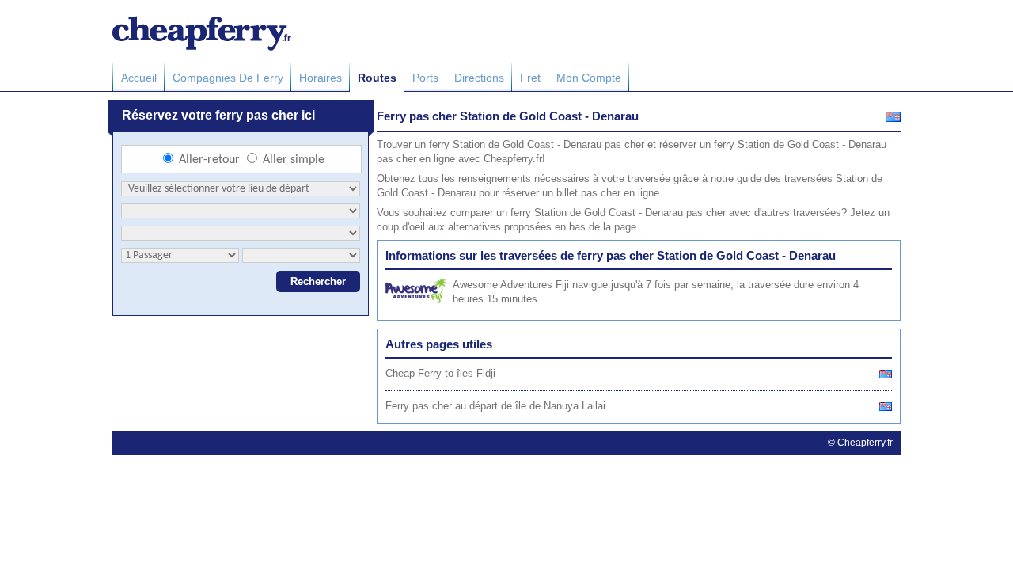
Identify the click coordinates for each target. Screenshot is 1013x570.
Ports (425, 77)
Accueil (139, 77)
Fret (530, 77)
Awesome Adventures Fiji (511, 285)
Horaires (320, 77)
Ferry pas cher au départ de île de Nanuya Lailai (495, 406)
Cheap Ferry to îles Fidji (440, 373)
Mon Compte (588, 77)
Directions (479, 77)
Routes (377, 77)
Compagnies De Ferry (228, 77)
